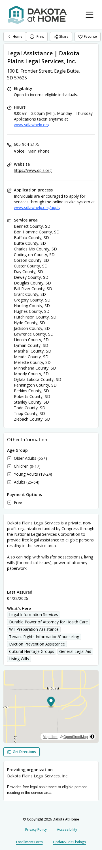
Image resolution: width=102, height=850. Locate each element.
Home (17, 36)
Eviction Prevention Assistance (37, 644)
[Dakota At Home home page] (37, 14)
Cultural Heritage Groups (31, 651)
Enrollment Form (29, 842)
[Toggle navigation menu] (89, 14)
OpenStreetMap (75, 736)
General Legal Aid (75, 651)
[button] (51, 702)
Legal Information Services (33, 614)
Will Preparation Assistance (34, 629)
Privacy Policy (36, 829)
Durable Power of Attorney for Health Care (48, 622)
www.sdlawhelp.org (31, 124)
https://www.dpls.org (33, 170)
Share (64, 36)
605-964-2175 (26, 144)
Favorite (90, 36)
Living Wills (19, 658)
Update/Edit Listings (69, 842)
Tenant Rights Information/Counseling (44, 636)
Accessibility (67, 829)
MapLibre (50, 736)
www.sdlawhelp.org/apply (37, 207)
